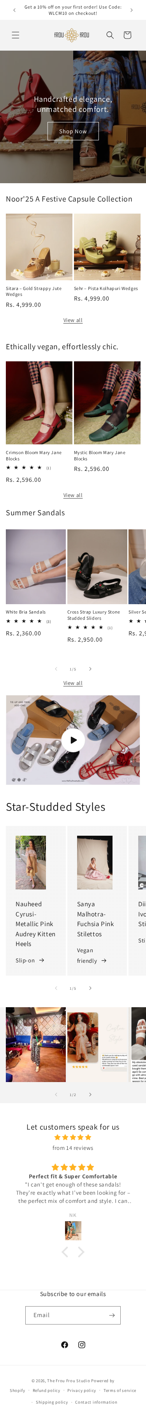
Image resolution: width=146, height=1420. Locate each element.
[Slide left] (56, 668)
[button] (15, 35)
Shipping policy (52, 1402)
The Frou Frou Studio (68, 1380)
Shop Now (73, 130)
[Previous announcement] (14, 10)
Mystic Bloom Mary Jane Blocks (100, 455)
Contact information (96, 1402)
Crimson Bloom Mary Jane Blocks (34, 455)
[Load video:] (73, 740)
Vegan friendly (87, 955)
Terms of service (120, 1390)
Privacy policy (81, 1390)
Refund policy (46, 1390)
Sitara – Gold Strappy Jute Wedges (34, 291)
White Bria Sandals (26, 612)
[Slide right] (90, 668)
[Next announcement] (131, 10)
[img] (73, 1137)
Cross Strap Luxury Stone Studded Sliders (93, 615)
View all (73, 320)
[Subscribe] (111, 1315)
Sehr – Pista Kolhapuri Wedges (106, 288)
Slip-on (25, 960)
